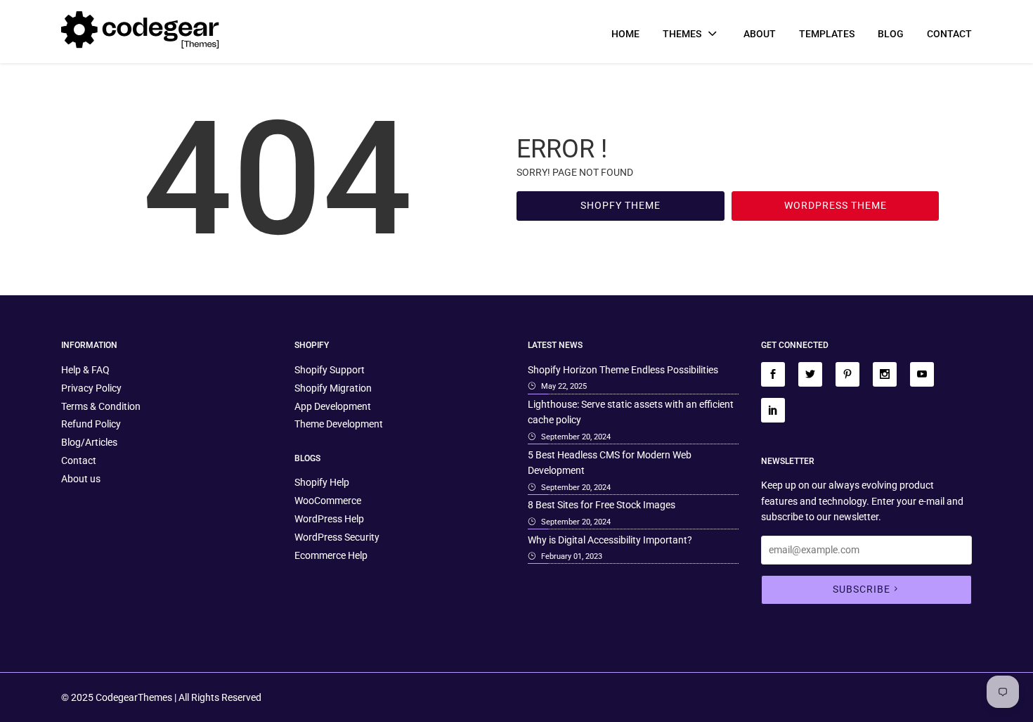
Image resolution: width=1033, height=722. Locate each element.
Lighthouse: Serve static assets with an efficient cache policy (631, 412)
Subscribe (861, 589)
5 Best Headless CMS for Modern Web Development (609, 462)
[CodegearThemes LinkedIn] (773, 410)
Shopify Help (321, 482)
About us (80, 478)
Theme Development (338, 424)
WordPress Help (329, 518)
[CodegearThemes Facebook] (773, 374)
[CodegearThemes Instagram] (885, 374)
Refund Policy (91, 424)
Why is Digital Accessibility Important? (610, 540)
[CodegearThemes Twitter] (810, 374)
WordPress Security (336, 537)
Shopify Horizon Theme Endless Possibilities (623, 369)
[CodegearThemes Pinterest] (847, 374)
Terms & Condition (101, 406)
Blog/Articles (89, 442)
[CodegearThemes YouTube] (922, 374)
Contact (949, 33)
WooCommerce (327, 500)
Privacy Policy (91, 388)
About (759, 33)
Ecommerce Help (331, 555)
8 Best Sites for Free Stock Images (601, 504)
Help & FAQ (85, 369)
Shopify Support (329, 369)
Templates (827, 33)
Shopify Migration (333, 388)
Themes (683, 33)
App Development (332, 406)
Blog (891, 33)
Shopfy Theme (620, 205)
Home (625, 33)
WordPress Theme (835, 205)
